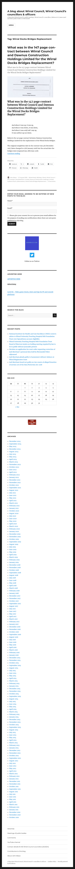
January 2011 (13, 810)
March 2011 (13, 804)
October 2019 (14, 539)
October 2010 (14, 817)
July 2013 (12, 732)
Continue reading (13, 153)
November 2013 (14, 722)
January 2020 (14, 531)
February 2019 (14, 560)
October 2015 (14, 663)
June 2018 (12, 580)
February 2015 (14, 683)
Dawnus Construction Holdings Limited (42, 179)
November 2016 (15, 629)
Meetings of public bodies (16, 833)
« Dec (17, 407)
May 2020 (12, 521)
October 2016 (14, 632)
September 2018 (15, 573)
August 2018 (13, 575)
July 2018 (12, 578)
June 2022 (13, 470)
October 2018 (14, 570)
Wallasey (39, 177)
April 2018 (12, 585)
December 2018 (14, 565)
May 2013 (12, 737)
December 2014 (14, 688)
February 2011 (14, 807)
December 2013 (14, 719)
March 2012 (13, 774)
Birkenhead (32, 177)
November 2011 (14, 784)
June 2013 (12, 735)
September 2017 (15, 603)
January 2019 (14, 562)
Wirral (44, 177)
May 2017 (12, 614)
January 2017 (13, 624)
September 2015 (15, 665)
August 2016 (13, 637)
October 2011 (13, 786)
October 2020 (14, 511)
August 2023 (13, 451)
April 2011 (12, 802)
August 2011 (13, 792)
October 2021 (14, 485)
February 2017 (14, 622)
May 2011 (12, 799)
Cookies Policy (52, 861)
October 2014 (14, 694)
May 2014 (12, 707)
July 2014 (12, 701)
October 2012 (14, 755)
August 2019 (13, 544)
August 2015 (13, 668)
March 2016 (13, 650)
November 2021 (15, 482)
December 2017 (14, 596)
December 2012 (14, 750)
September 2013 (15, 727)
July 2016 (12, 640)
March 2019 (13, 557)
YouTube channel (13, 842)
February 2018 (14, 591)
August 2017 (13, 606)
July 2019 (12, 547)
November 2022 (15, 464)
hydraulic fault (11, 181)
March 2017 (13, 619)
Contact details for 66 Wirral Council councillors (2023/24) (28, 847)
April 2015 (12, 678)
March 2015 (13, 681)
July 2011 (12, 794)
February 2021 (14, 506)
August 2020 (13, 513)
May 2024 (12, 446)
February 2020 (14, 529)
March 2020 (13, 526)
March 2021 (13, 503)
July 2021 (12, 493)
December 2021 (14, 480)
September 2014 (15, 696)
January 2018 (14, 593)
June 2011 (12, 797)
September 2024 (15, 444)
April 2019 (13, 555)
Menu (11, 25)
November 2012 (15, 753)
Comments (11, 838)
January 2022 (14, 477)
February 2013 (14, 745)
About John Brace (13, 856)
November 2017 (14, 598)
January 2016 (14, 655)
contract (12, 179)
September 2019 (15, 542)
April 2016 (13, 647)
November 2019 (15, 537)
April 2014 (12, 709)
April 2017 (12, 616)
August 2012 (13, 761)
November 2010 (15, 815)
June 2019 (12, 549)
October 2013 (14, 725)
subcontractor (21, 181)
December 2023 (14, 449)
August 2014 (13, 699)
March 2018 (13, 588)
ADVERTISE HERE (13, 279)
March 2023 (13, 462)
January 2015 (14, 686)
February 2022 (14, 475)
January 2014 (14, 717)
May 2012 (12, 768)
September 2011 (15, 789)
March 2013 (13, 743)
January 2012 (14, 779)
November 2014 (15, 691)
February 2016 (14, 652)
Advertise (10, 829)
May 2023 (12, 457)
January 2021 (14, 508)
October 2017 (14, 601)
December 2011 (14, 781)
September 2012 (15, 758)
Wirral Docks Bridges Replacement (35, 181)
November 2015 (15, 660)
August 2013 (13, 730)
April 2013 (12, 740)
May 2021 (12, 498)
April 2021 (12, 500)
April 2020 (13, 524)
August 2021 (13, 490)
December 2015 (14, 658)
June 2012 (12, 766)
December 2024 (15, 441)
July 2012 (12, 763)
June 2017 (12, 611)
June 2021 (12, 495)
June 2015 (12, 673)
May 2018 (12, 583)
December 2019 (14, 534)
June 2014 (12, 704)
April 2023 (13, 459)
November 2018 (15, 567)
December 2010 (14, 812)
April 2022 (13, 472)
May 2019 (12, 552)
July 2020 (12, 516)
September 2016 (15, 634)
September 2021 (15, 488)
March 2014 (13, 712)
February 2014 (14, 714)
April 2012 (12, 771)
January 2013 (13, 748)
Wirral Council (50, 177)
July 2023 (12, 454)
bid (8, 179)
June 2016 (12, 642)
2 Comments (51, 181)
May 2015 (12, 676)
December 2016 (14, 627)
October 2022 (14, 467)
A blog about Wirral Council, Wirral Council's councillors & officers (26, 861)
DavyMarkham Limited (22, 179)
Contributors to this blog (16, 851)
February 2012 (14, 776)
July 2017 (12, 609)
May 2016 (12, 645)
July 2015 (12, 670)
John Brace (13, 177)
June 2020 (13, 518)
